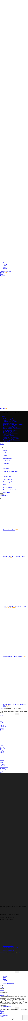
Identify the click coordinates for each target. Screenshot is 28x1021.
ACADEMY (3, 764)
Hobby (5, 466)
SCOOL (2, 729)
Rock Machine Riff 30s (9, 530)
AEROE (2, 772)
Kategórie (2, 416)
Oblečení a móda (7, 476)
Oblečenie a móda (7, 479)
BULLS (2, 761)
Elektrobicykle (6, 460)
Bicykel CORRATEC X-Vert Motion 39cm (13, 556)
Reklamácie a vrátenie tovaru (10, 948)
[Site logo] (8, 129)
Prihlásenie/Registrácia (8, 983)
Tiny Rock (2, 725)
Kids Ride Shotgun (4, 769)
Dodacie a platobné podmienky (10, 947)
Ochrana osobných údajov (9, 950)
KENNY (2, 771)
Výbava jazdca (6, 492)
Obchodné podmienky (8, 946)
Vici (1, 721)
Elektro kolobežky (7, 458)
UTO (1, 722)
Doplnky (5, 455)
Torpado (2, 723)
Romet (1, 730)
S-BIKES (2, 768)
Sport (4, 484)
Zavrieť (2, 444)
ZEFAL (2, 715)
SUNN (2, 728)
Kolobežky (6, 468)
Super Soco (3, 726)
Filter (2, 494)
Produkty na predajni (8, 482)
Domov (2, 708)
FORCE (2, 751)
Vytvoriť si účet (4, 995)
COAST (2, 760)
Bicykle (5, 450)
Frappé (1, 750)
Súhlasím (10, 1006)
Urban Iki (2, 765)
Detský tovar (6, 452)
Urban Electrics (4, 767)
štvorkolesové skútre (8, 487)
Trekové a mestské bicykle (9, 490)
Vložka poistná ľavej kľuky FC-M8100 (13, 656)
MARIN (2, 747)
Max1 (1, 745)
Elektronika (6, 463)
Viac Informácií (4, 1006)
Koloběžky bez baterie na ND (10, 471)
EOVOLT (2, 752)
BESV (1, 762)
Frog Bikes (2, 748)
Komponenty (6, 474)
